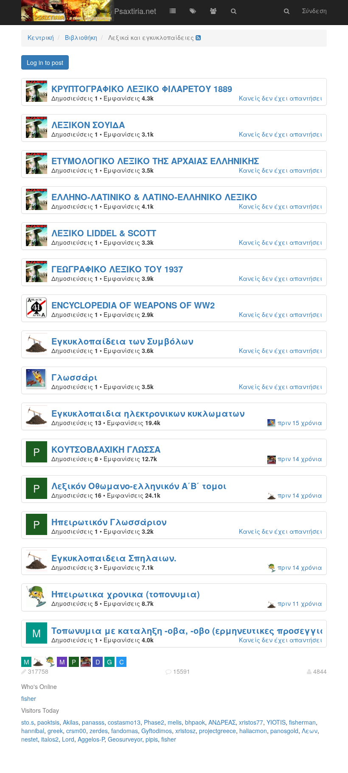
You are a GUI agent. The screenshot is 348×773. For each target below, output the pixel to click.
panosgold (284, 730)
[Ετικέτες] (193, 10)
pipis (152, 739)
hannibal (32, 730)
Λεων (309, 730)
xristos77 (251, 722)
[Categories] (173, 10)
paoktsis (48, 722)
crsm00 (76, 730)
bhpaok (195, 722)
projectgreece (217, 730)
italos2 (50, 739)
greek (55, 730)
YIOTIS (276, 722)
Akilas (71, 722)
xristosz (185, 730)
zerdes (99, 730)
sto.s (27, 722)
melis (175, 722)
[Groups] (213, 10)
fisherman (302, 722)
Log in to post (45, 62)
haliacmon (253, 730)
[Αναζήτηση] (234, 10)
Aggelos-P (91, 739)
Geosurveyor (125, 739)
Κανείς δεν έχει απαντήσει (280, 98)
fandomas (124, 730)
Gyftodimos (156, 730)
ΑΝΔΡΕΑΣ (222, 722)
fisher (28, 698)
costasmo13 (124, 722)
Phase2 (154, 722)
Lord (68, 739)
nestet (29, 739)
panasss (93, 722)
